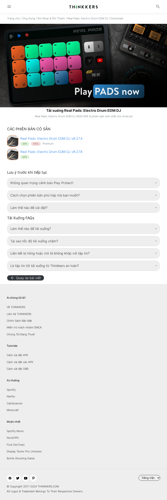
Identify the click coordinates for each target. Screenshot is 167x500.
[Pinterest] (33, 478)
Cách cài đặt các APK (20, 362)
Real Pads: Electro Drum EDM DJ (87, 18)
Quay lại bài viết (25, 278)
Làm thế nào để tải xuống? (30, 229)
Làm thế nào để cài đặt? (28, 208)
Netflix (11, 396)
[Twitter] (17, 478)
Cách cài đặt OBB (17, 368)
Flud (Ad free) (16, 444)
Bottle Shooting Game (21, 458)
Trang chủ (13, 18)
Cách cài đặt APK (17, 355)
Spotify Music (15, 431)
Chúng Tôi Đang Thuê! (21, 334)
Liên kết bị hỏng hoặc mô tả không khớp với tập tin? (50, 253)
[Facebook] (10, 478)
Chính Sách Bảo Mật (19, 320)
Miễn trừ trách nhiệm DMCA (24, 327)
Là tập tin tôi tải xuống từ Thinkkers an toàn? (44, 266)
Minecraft (13, 410)
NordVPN (13, 437)
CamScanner (15, 403)
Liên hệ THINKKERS (19, 314)
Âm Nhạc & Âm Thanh (51, 18)
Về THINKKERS (16, 307)
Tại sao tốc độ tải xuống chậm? (34, 241)
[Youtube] (25, 478)
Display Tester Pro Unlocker (24, 451)
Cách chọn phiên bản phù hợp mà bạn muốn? (45, 195)
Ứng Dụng (28, 18)
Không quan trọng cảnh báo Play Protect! (41, 183)
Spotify (11, 389)
